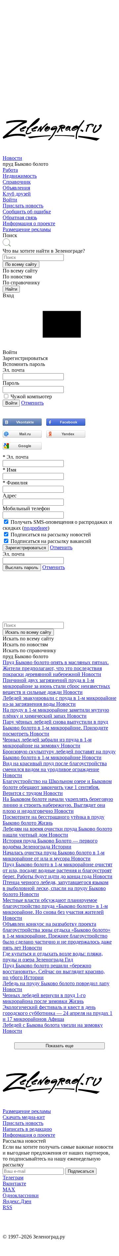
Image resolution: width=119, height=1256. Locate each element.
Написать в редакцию (27, 1129)
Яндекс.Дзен (17, 1201)
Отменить (32, 403)
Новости (12, 158)
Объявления (16, 188)
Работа (10, 170)
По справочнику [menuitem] (21, 282)
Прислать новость (23, 205)
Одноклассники (21, 1195)
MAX (9, 1189)
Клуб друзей (17, 194)
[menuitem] (59, 161)
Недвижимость (20, 176)
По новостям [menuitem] (17, 276)
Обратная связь (20, 217)
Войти (10, 199)
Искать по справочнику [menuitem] (29, 650)
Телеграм (13, 1177)
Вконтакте (14, 1183)
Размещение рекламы (27, 229)
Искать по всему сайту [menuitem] (28, 638)
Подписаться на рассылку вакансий (51, 541)
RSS (7, 1207)
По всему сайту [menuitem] (20, 270)
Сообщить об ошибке (27, 211)
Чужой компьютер (31, 396)
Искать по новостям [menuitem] (25, 644)
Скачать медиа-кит (24, 1117)
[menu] (59, 179)
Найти (11, 289)
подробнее (36, 528)
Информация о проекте (29, 223)
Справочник (17, 182)
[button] (21, 264)
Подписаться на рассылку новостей (51, 534)
